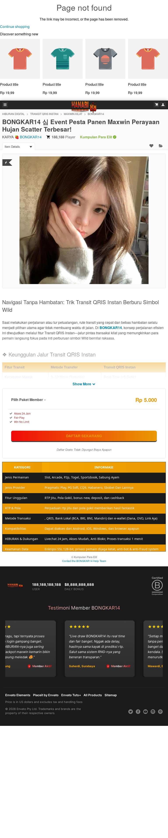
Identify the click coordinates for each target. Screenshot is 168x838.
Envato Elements (17, 695)
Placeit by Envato (46, 695)
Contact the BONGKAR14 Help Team (84, 561)
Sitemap (111, 695)
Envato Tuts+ (71, 695)
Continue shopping (15, 26)
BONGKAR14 (31, 136)
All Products (93, 695)
